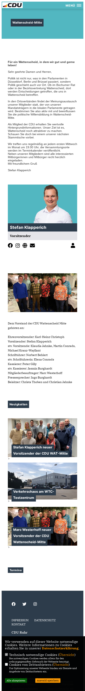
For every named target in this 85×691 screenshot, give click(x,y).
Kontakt (19, 624)
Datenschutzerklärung (60, 648)
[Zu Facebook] (11, 246)
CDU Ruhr (19, 632)
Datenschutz (45, 620)
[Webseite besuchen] (25, 246)
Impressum (20, 620)
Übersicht (66, 655)
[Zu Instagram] (18, 246)
